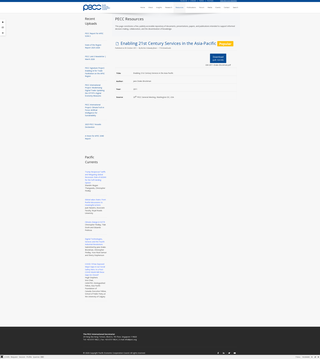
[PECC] (96, 7)
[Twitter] (229, 353)
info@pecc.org (131, 339)
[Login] (3, 22)
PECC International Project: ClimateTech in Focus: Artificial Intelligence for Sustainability (94, 110)
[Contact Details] (3, 27)
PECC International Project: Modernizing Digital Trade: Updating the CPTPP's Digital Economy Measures (94, 90)
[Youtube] (234, 353)
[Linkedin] (224, 353)
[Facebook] (218, 353)
